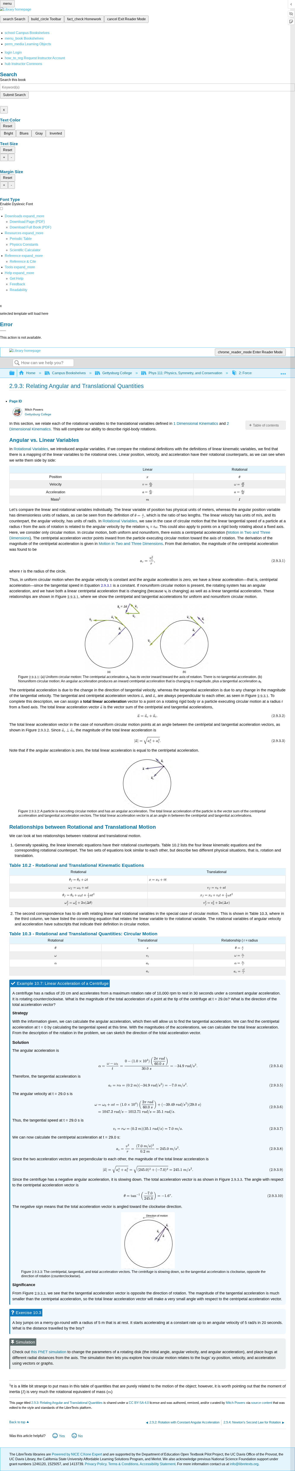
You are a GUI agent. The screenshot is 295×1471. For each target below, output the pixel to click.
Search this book (13, 80)
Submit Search (14, 95)
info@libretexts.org (244, 1464)
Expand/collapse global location (283, 372)
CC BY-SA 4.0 (139, 1402)
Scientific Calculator (25, 250)
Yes (62, 1436)
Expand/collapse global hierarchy (14, 373)
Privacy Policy (95, 1464)
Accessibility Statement (157, 1464)
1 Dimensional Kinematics (195, 423)
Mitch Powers (235, 1402)
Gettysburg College (117, 373)
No (80, 1436)
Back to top (17, 1422)
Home (30, 373)
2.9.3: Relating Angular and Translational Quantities (67, 1402)
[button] (17, 284)
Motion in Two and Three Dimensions (131, 544)
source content (261, 1402)
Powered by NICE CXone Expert (77, 1454)
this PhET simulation (48, 1352)
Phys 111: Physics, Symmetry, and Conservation (185, 373)
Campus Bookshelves (69, 373)
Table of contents (266, 425)
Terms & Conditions (123, 1464)
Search (17, 363)
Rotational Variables (31, 449)
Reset (7, 126)
